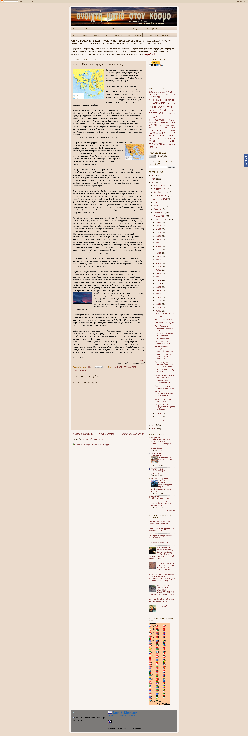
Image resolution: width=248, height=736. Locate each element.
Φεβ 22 (159, 246)
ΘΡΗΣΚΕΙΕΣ (170, 114)
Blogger (138, 728)
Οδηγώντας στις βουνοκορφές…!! (162, 382)
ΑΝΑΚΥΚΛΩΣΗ (154, 97)
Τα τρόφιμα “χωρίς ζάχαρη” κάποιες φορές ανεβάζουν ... (165, 407)
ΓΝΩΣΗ (134, 367)
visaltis (141, 360)
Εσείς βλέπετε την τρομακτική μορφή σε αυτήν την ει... (164, 328)
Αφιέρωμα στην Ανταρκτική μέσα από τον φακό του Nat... (164, 394)
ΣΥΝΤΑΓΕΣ (170, 138)
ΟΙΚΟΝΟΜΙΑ (155, 130)
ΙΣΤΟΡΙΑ (83, 370)
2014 (153, 176)
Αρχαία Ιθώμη (156, 497)
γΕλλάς (153, 147)
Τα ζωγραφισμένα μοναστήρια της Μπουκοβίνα (160, 537)
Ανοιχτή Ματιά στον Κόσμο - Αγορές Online (165, 387)
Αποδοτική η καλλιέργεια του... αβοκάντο (164, 376)
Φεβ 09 (159, 290)
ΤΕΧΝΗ (171, 141)
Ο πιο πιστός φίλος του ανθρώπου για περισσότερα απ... (164, 336)
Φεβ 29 (159, 222)
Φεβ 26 (159, 232)
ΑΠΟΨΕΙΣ (159, 103)
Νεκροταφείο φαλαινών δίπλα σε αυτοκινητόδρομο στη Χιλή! (161, 600)
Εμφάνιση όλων (170, 510)
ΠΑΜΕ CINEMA (169, 130)
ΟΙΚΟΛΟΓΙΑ (169, 127)
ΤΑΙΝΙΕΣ (152, 141)
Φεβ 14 (159, 273)
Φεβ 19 (159, 256)
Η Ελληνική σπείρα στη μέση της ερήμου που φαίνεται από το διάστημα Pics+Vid (166, 566)
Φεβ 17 (159, 263)
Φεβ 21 (159, 250)
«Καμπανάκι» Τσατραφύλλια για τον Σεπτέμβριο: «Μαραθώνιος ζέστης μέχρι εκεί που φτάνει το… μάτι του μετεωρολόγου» (162, 443)
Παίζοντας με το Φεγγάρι (164, 323)
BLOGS (152, 92)
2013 (153, 179)
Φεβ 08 (159, 294)
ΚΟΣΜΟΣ (76, 35)
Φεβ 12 (159, 280)
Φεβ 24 (159, 239)
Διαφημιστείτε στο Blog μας (108, 29)
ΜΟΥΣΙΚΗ (153, 125)
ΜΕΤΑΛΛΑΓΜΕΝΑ (168, 123)
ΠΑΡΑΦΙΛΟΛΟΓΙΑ (157, 133)
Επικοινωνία (126, 29)
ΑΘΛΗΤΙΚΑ (163, 95)
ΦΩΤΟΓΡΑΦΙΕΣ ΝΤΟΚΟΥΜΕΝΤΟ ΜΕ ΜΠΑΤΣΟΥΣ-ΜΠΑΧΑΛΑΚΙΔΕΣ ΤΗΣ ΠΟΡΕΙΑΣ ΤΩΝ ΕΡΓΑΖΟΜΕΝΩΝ (161, 590)
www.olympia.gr (157, 469)
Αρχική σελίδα (77, 29)
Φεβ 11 (158, 284)
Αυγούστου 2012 (160, 199)
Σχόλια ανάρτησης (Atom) (93, 439)
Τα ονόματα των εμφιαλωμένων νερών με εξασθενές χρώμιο (164, 364)
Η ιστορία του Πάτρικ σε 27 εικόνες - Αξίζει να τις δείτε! (159, 523)
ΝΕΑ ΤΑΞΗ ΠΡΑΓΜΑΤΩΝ (113, 35)
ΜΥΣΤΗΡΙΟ (137, 35)
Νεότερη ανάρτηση (83, 434)
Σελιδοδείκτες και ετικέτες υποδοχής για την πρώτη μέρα (165, 459)
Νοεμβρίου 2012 (159, 189)
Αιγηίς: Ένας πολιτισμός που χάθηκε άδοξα (164, 342)
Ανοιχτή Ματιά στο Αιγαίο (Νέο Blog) (146, 29)
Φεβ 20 (159, 253)
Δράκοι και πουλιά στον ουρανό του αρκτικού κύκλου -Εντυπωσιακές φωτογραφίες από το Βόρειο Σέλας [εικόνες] (162, 578)
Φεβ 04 (159, 308)
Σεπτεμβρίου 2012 (160, 196)
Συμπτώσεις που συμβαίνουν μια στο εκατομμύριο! (161, 530)
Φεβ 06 (159, 301)
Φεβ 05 (159, 304)
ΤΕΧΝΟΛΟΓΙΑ (155, 144)
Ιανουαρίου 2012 (160, 421)
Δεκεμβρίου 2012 (160, 185)
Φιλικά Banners (91, 29)
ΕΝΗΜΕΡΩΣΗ (166, 110)
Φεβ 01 (159, 417)
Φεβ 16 (159, 267)
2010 (153, 429)
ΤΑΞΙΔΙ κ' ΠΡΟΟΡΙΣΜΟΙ (163, 35)
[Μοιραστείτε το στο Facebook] (102, 367)
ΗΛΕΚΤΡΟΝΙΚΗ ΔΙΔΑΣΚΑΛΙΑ (157, 454)
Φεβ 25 (159, 236)
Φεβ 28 (159, 226)
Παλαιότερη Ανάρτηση (132, 434)
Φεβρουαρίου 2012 (161, 219)
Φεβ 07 (159, 297)
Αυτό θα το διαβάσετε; (164, 319)
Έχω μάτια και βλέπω (159, 479)
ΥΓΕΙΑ (128, 35)
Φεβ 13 (159, 277)
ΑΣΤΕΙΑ (171, 103)
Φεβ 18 (159, 260)
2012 (153, 182)
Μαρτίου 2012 (159, 216)
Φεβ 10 (159, 287)
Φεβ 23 (159, 243)
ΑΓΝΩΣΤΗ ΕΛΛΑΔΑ (123, 367)
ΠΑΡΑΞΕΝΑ (148, 35)
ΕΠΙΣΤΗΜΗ (156, 113)
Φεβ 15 (159, 270)
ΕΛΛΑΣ (76, 370)
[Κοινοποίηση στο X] (100, 367)
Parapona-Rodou (157, 438)
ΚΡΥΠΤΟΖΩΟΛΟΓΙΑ (157, 120)
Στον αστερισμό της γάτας (159, 543)
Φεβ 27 (159, 229)
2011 (153, 425)
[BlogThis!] (98, 367)
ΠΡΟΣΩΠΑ (154, 138)
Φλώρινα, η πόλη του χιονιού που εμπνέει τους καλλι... (163, 357)
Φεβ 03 (159, 311)
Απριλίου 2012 (159, 213)
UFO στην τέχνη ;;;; (164, 606)
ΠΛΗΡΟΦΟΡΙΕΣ (167, 135)
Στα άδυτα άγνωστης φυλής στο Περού (163, 400)
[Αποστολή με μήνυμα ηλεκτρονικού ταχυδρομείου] (96, 367)
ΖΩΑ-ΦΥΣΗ (98, 35)
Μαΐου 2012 (158, 209)
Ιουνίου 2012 (158, 206)
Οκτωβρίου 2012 (160, 192)
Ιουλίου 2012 (158, 202)
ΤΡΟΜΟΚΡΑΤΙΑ (169, 144)
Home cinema (160, 92)
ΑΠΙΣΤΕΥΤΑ (87, 35)
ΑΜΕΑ (172, 95)
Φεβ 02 (159, 413)
